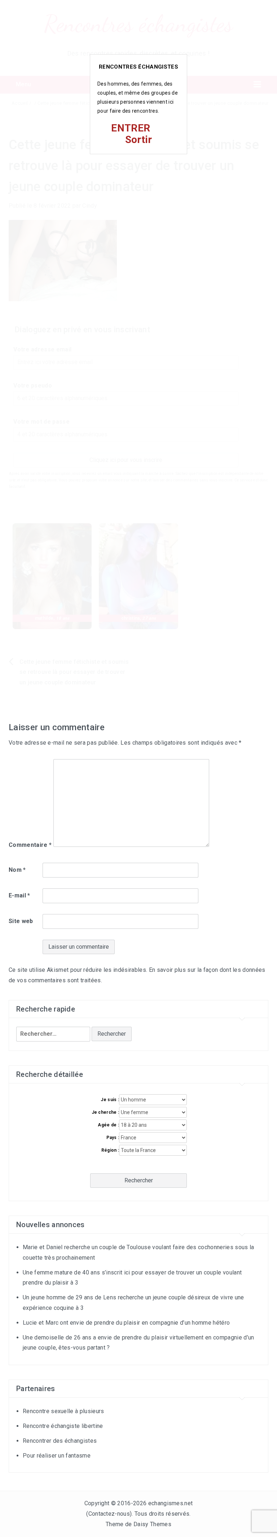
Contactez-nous (109, 1513)
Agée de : (108, 1124)
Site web (21, 921)
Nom (17, 869)
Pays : (112, 1137)
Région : (110, 1150)
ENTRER (130, 128)
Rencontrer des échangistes (60, 1440)
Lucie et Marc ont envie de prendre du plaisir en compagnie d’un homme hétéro (126, 1322)
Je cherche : (105, 1112)
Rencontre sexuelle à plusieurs (63, 1411)
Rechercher (138, 1180)
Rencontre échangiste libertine (63, 1426)
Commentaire (30, 844)
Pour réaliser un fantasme (57, 1455)
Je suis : (110, 1099)
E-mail (19, 895)
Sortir (138, 140)
